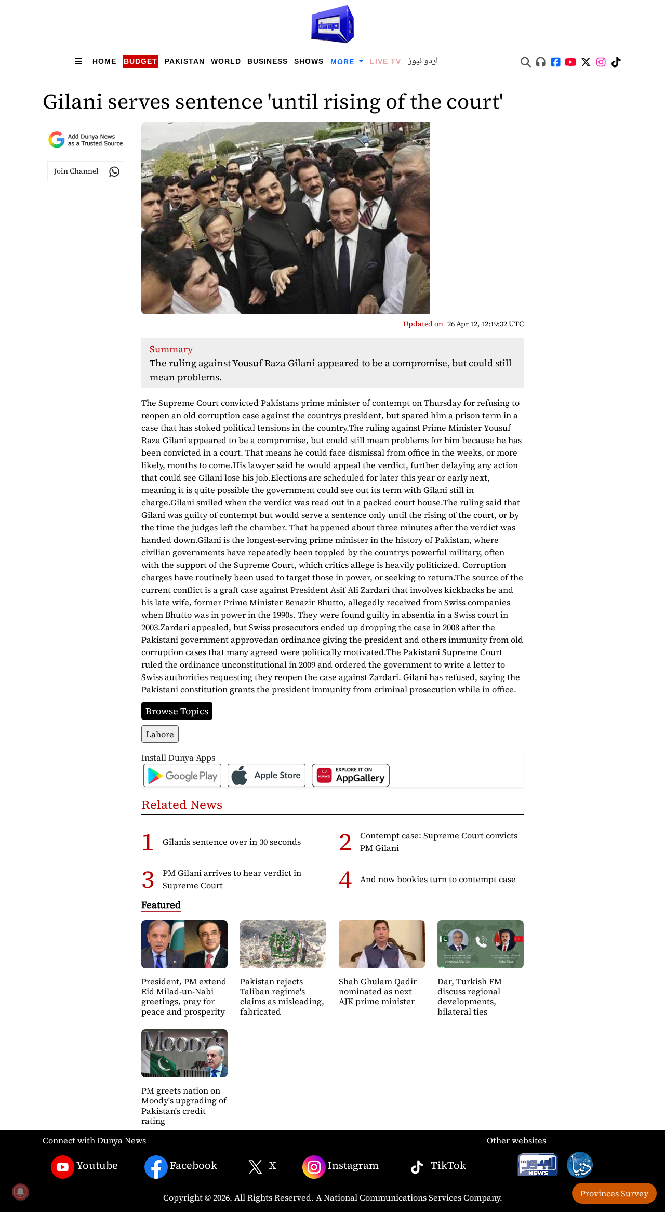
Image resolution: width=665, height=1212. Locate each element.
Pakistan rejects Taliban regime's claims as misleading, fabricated (282, 996)
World (226, 61)
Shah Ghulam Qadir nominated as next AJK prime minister (378, 991)
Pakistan (185, 61)
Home (104, 61)
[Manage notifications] (20, 1191)
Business (267, 61)
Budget (140, 61)
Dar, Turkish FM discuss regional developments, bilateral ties (469, 996)
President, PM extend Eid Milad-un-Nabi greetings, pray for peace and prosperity (184, 996)
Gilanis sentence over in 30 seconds (232, 841)
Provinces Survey (614, 1193)
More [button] (343, 62)
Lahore (160, 734)
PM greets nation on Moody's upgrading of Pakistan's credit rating (184, 1105)
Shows (309, 61)
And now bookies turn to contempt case (438, 879)
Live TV (385, 61)
